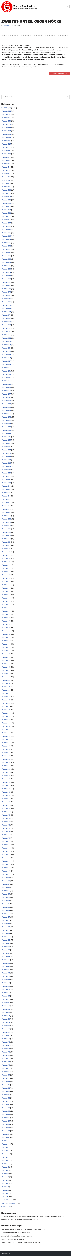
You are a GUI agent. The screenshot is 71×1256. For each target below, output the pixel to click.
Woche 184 (6, 598)
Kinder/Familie (6, 1200)
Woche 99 (6, 877)
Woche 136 (6, 756)
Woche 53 (6, 1029)
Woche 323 (6, 144)
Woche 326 (6, 134)
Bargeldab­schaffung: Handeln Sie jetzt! (15, 1233)
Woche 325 (6, 137)
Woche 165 (6, 660)
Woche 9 (5, 1167)
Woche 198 (6, 552)
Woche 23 (6, 1127)
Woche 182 (6, 604)
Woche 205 (6, 529)
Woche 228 (6, 456)
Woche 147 (6, 720)
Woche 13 (5, 1154)
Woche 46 (6, 1052)
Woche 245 (6, 400)
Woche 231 (6, 447)
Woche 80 (6, 940)
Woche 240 (6, 417)
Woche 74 (6, 960)
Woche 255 (6, 368)
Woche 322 (6, 147)
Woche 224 (6, 470)
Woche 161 (6, 673)
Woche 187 (6, 588)
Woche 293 (6, 243)
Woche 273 (6, 308)
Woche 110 (6, 841)
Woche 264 (6, 338)
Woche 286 (6, 266)
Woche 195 (6, 562)
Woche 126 (6, 789)
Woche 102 (6, 868)
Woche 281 (6, 282)
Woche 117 (6, 818)
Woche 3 (5, 1187)
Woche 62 (6, 999)
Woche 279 (6, 289)
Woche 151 (6, 706)
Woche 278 (6, 292)
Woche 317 (6, 164)
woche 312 (6, 180)
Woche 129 (6, 779)
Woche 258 (6, 358)
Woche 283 (6, 275)
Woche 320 (6, 154)
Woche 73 (6, 963)
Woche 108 (6, 848)
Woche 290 (6, 252)
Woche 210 (6, 512)
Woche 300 (6, 220)
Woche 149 (6, 713)
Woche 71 (5, 970)
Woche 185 (6, 595)
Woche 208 (6, 519)
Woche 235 (6, 433)
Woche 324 (6, 141)
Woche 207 (6, 522)
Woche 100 (6, 874)
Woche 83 (6, 930)
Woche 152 (6, 703)
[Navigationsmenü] (67, 6)
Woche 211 (6, 509)
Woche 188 (6, 585)
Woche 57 (6, 1016)
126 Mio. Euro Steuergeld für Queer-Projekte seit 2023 (21, 1242)
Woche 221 (6, 479)
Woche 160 (6, 677)
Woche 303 (6, 210)
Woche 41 (6, 1068)
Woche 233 (6, 440)
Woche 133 (6, 766)
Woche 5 (5, 1180)
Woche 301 (6, 216)
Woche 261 (6, 348)
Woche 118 (6, 815)
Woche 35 (6, 1088)
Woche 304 (6, 206)
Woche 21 (5, 1134)
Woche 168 (6, 650)
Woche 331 (6, 118)
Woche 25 (6, 1121)
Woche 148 (6, 716)
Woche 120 (6, 808)
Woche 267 (6, 328)
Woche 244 (6, 404)
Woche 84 (6, 927)
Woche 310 (6, 187)
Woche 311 (6, 183)
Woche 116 (6, 822)
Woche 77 (6, 950)
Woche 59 (6, 1009)
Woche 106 (6, 854)
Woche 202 (6, 539)
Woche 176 (6, 624)
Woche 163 (6, 667)
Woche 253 (6, 374)
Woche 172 (6, 637)
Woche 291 (6, 249)
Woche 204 (6, 532)
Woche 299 (6, 223)
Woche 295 (6, 236)
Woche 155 (6, 693)
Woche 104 (6, 861)
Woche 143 (6, 733)
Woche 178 (6, 618)
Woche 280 (6, 285)
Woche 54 (6, 1026)
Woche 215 (6, 499)
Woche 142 (6, 736)
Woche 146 (6, 723)
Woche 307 (6, 197)
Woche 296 (6, 233)
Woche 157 (6, 687)
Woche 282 (6, 279)
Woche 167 (6, 654)
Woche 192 (6, 572)
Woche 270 (6, 318)
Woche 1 (5, 1193)
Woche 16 (5, 1150)
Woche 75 (6, 956)
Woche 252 (6, 377)
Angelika (7, 25)
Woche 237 (6, 427)
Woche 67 (6, 983)
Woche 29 (6, 1108)
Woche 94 (6, 894)
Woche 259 (6, 354)
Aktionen (4, 1197)
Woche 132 (6, 769)
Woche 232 (6, 443)
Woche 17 (5, 1147)
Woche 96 (6, 887)
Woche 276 (6, 299)
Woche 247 (6, 394)
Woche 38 (6, 1078)
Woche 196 (6, 558)
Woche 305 (6, 203)
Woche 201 (6, 542)
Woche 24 (6, 1124)
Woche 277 (6, 295)
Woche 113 (6, 831)
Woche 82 (6, 933)
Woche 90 (6, 907)
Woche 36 (6, 1085)
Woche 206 (6, 526)
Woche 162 (6, 670)
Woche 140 (6, 743)
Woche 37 (6, 1081)
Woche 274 (6, 305)
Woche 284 (6, 272)
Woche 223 (6, 473)
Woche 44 (6, 1058)
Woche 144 (6, 729)
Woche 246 (6, 397)
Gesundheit (5, 1206)
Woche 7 (5, 1174)
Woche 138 (6, 749)
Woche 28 (6, 1111)
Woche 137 (6, 753)
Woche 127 (6, 785)
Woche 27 (6, 1114)
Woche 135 (6, 759)
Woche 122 (6, 802)
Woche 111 (6, 838)
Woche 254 (6, 371)
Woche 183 (6, 601)
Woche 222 (6, 476)
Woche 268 (6, 325)
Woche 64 (6, 993)
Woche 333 (6, 111)
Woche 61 (5, 1003)
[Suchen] (67, 97)
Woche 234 (6, 437)
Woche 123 (6, 799)
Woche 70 (6, 973)
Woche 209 (6, 516)
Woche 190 (6, 578)
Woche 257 (6, 361)
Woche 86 (6, 920)
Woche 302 (6, 213)
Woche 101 (6, 871)
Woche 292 (6, 246)
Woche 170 (6, 644)
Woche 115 (6, 825)
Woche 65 (6, 989)
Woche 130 (6, 776)
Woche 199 (6, 549)
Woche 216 (6, 496)
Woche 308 (6, 193)
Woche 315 (6, 170)
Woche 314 (6, 173)
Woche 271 (6, 315)
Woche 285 (6, 269)
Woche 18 (6, 1144)
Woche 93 (6, 897)
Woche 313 (6, 177)
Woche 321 (6, 150)
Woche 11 (5, 1160)
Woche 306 (6, 200)
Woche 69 (6, 976)
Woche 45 (6, 1055)
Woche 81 (6, 937)
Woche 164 (6, 664)
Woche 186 (6, 591)
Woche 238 (6, 423)
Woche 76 (6, 953)
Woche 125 (6, 792)
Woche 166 (6, 657)
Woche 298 (6, 226)
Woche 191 (6, 575)
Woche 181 (6, 608)
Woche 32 (6, 1098)
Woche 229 (6, 453)
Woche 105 (6, 858)
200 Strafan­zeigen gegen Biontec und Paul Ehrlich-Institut (23, 1229)
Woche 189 (6, 581)
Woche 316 (6, 167)
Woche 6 (5, 1177)
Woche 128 (6, 782)
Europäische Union (8, 1203)
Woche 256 (6, 364)
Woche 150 (6, 710)
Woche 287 (6, 262)
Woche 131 (6, 772)
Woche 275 (6, 302)
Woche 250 (6, 384)
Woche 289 (6, 256)
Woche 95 (6, 891)
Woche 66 (6, 986)
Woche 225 (6, 466)
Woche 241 (6, 414)
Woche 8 (5, 1170)
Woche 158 (6, 683)
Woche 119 (6, 812)
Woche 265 (6, 335)
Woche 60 (6, 1006)
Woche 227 (6, 460)
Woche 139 (6, 746)
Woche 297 (6, 229)
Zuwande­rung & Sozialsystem (12, 1239)
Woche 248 (6, 391)
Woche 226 (6, 463)
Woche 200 (6, 545)
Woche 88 (6, 914)
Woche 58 (6, 1012)
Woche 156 (6, 690)
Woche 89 (6, 910)
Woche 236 (6, 430)
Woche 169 (6, 647)
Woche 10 (6, 1164)
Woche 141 (6, 739)
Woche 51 (5, 1035)
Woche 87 (6, 917)
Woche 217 (6, 493)
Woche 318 (6, 160)
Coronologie (6, 108)
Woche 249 (6, 387)
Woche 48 (6, 1045)
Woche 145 (6, 726)
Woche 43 (6, 1062)
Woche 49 (6, 1042)
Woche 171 (6, 641)
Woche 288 (6, 259)
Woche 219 (6, 486)
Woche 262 (6, 345)
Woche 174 (6, 631)
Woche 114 (6, 828)
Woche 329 (6, 124)
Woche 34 (6, 1091)
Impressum (5, 1254)
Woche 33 (6, 1095)
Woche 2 (5, 1190)
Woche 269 (6, 322)
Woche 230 (6, 450)
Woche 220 (6, 483)
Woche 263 (6, 341)
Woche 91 (5, 904)
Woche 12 (5, 1157)
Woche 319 (6, 157)
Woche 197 (6, 555)
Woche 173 (6, 634)
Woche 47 (6, 1049)
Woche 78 (6, 947)
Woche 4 (5, 1183)
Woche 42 (6, 1065)
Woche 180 (6, 611)
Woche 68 (6, 979)
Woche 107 (6, 851)
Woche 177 (6, 621)
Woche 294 (6, 239)
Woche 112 (6, 835)
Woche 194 (6, 565)
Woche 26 (6, 1118)
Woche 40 (6, 1072)
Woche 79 (6, 943)
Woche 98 (6, 881)
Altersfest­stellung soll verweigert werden (16, 1236)
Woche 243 (6, 407)
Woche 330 (6, 121)
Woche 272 (6, 312)
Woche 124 (6, 795)
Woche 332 (6, 114)
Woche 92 (6, 900)
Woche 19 (5, 1141)
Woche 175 (6, 627)
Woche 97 (6, 884)
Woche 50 (6, 1039)
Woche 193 (6, 568)
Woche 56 (6, 1019)
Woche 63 (6, 996)
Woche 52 (6, 1032)
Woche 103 (6, 864)
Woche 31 (5, 1101)
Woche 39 (6, 1075)
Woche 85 (6, 923)
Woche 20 (6, 1137)
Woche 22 (6, 1131)
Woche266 (6, 331)
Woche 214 (6, 502)
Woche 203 (6, 535)
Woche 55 (6, 1022)
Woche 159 (6, 680)
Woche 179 (6, 614)
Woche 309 (6, 190)
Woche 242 (6, 410)
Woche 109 (6, 845)
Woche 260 (6, 351)
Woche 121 (6, 805)
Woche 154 (6, 697)
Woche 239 (6, 420)
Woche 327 (6, 131)
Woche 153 (6, 700)
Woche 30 (6, 1104)
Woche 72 (6, 966)
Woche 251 (6, 381)
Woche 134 (6, 762)
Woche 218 (6, 489)
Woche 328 (6, 127)
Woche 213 (6, 506)
